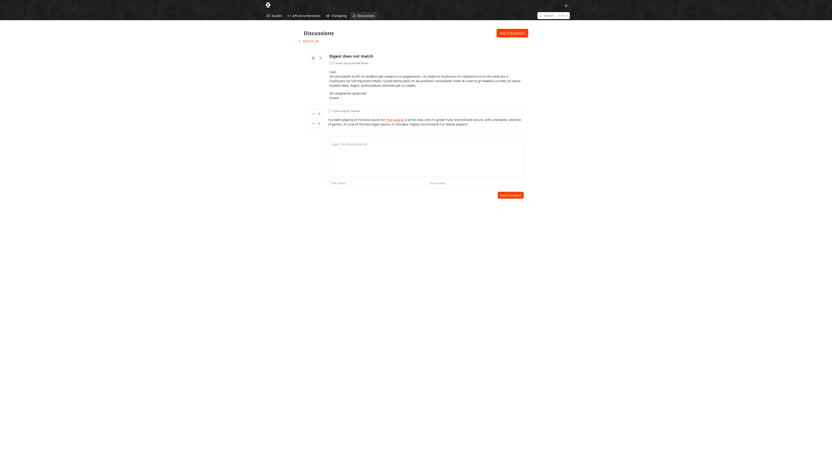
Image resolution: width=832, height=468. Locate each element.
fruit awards (395, 119)
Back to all (308, 41)
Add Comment (510, 195)
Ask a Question (512, 33)
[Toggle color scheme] (566, 5)
